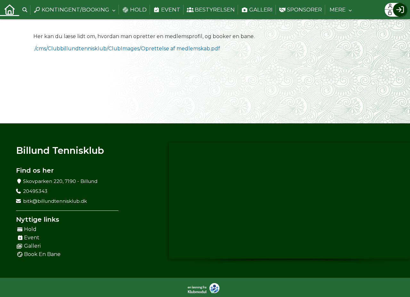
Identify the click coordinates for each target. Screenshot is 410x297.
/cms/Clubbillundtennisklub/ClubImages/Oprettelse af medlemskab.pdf (127, 48)
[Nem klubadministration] (205, 288)
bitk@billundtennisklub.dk (55, 201)
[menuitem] (9, 9)
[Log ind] (400, 10)
